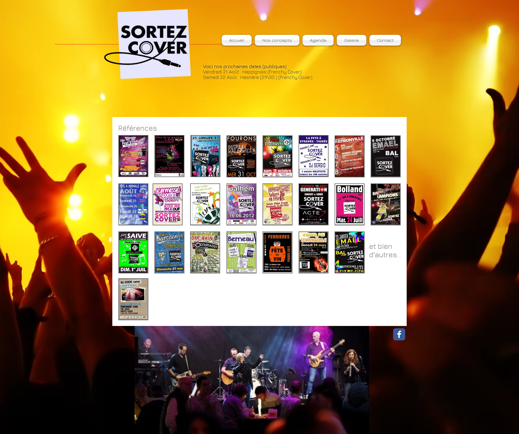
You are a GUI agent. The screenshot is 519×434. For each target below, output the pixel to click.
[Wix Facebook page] (399, 334)
